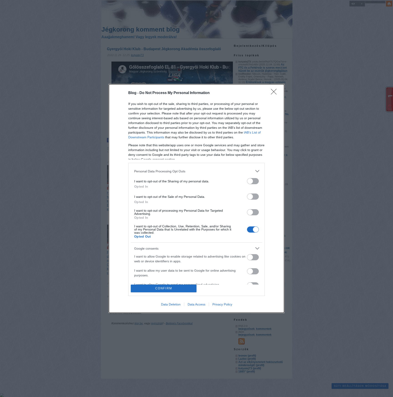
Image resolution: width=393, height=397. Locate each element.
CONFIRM (163, 288)
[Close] (275, 93)
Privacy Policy (222, 304)
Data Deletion (171, 304)
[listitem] (196, 171)
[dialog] (196, 198)
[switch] (253, 181)
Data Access (196, 304)
